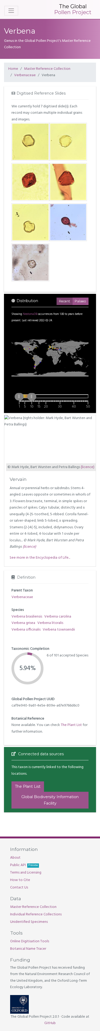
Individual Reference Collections (36, 914)
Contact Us (19, 887)
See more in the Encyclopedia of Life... (40, 558)
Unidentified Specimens (29, 922)
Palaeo (80, 301)
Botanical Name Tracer (28, 949)
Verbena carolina (57, 617)
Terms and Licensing (25, 873)
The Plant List (71, 725)
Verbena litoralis (50, 623)
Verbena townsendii (59, 630)
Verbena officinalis (26, 630)
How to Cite (20, 880)
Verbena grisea (23, 623)
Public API (24, 865)
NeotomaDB (30, 314)
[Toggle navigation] (11, 10)
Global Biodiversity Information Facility (50, 800)
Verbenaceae (25, 75)
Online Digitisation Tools (29, 941)
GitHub (50, 1023)
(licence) (87, 467)
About (15, 858)
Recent (64, 301)
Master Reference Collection (47, 69)
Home (13, 69)
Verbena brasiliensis (26, 617)
